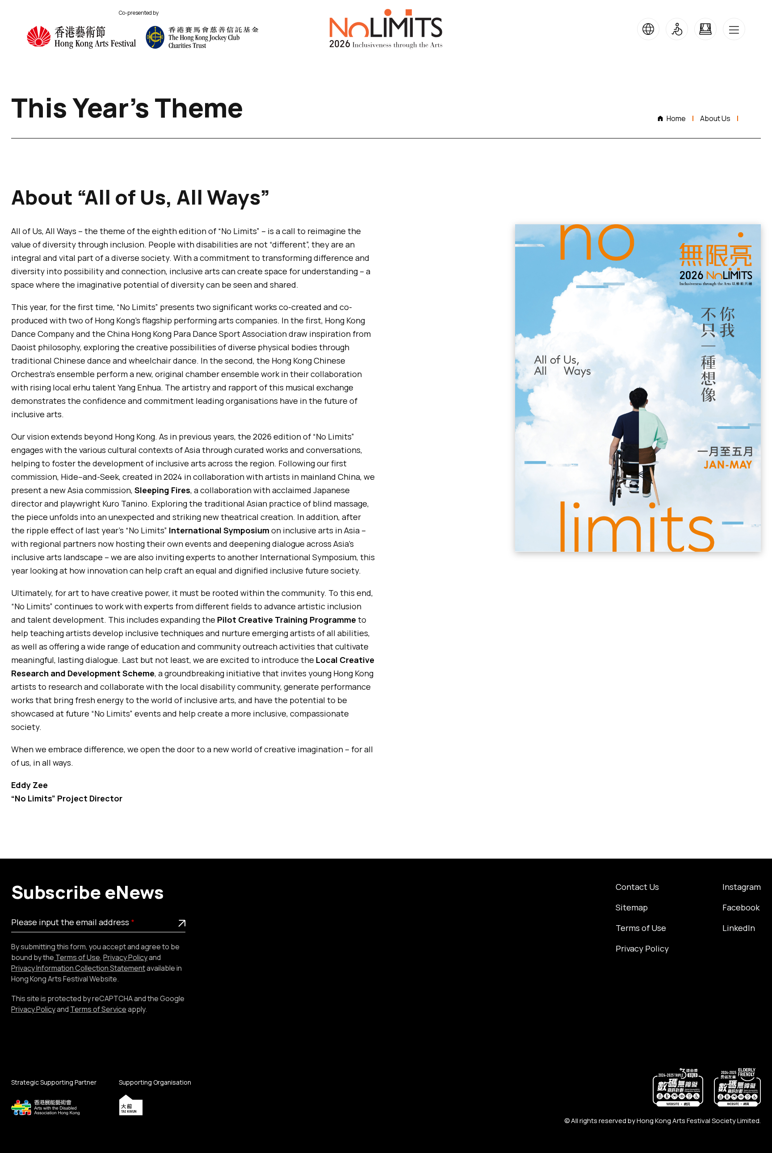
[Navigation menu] (734, 29)
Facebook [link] (740, 907)
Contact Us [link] (637, 886)
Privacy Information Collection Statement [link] (78, 968)
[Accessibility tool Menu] (677, 29)
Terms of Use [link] (77, 957)
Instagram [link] (741, 886)
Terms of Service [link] (98, 1009)
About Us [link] (715, 118)
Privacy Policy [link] (125, 957)
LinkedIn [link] (738, 927)
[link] (86, 37)
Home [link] (676, 118)
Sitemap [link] (632, 907)
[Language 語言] (648, 29)
